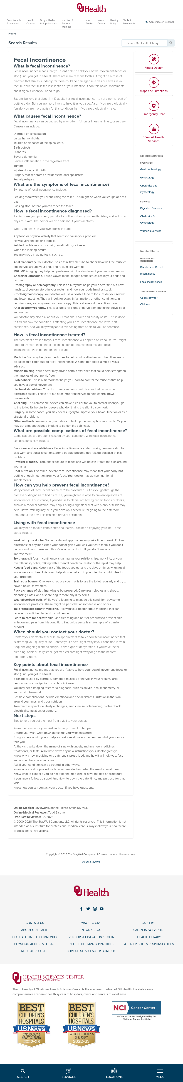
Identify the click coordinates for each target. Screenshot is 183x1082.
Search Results (22, 42)
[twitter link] (88, 908)
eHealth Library (148, 937)
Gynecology (147, 177)
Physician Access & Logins (34, 944)
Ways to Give (91, 923)
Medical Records (34, 951)
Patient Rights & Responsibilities (148, 944)
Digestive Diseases (151, 208)
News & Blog (91, 930)
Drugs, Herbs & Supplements (48, 22)
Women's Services (150, 231)
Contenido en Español (161, 21)
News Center (101, 22)
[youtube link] (101, 908)
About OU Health (34, 930)
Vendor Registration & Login (91, 937)
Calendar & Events (148, 930)
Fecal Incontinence (151, 282)
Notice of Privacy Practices (91, 944)
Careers (148, 923)
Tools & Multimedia (129, 22)
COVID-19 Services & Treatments (91, 951)
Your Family (89, 22)
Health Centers (30, 22)
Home (12, 33)
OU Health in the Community (34, 937)
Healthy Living (114, 22)
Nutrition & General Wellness (67, 23)
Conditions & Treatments (14, 22)
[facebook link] (81, 908)
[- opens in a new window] (48, 978)
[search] (144, 43)
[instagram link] (95, 908)
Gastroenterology (150, 169)
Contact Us (35, 923)
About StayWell (91, 861)
